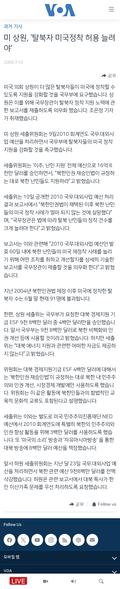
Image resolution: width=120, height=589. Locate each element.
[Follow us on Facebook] (9, 540)
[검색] (101, 581)
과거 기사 (13, 26)
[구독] (92, 540)
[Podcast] (78, 540)
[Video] (45, 581)
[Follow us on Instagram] (51, 540)
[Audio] (73, 581)
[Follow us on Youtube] (37, 540)
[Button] (109, 76)
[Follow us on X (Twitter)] (23, 540)
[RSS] (64, 540)
